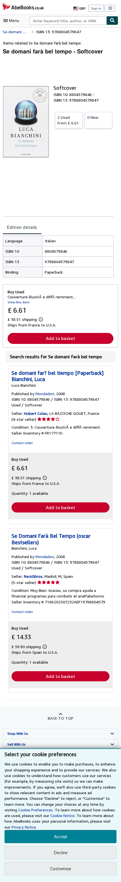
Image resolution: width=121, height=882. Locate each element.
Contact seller (22, 443)
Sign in (96, 8)
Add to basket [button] (60, 338)
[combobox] (68, 20)
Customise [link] (60, 868)
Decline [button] (61, 852)
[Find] (112, 20)
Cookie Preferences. (36, 809)
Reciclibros (33, 576)
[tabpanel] (58, 256)
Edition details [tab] (22, 227)
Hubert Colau (35, 413)
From (68, 120)
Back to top (60, 718)
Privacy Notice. (24, 827)
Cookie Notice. (62, 815)
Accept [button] (60, 836)
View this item (19, 302)
